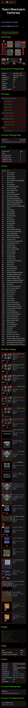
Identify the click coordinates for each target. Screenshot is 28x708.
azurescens (16, 672)
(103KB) (10, 33)
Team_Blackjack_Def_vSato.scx (10, 142)
